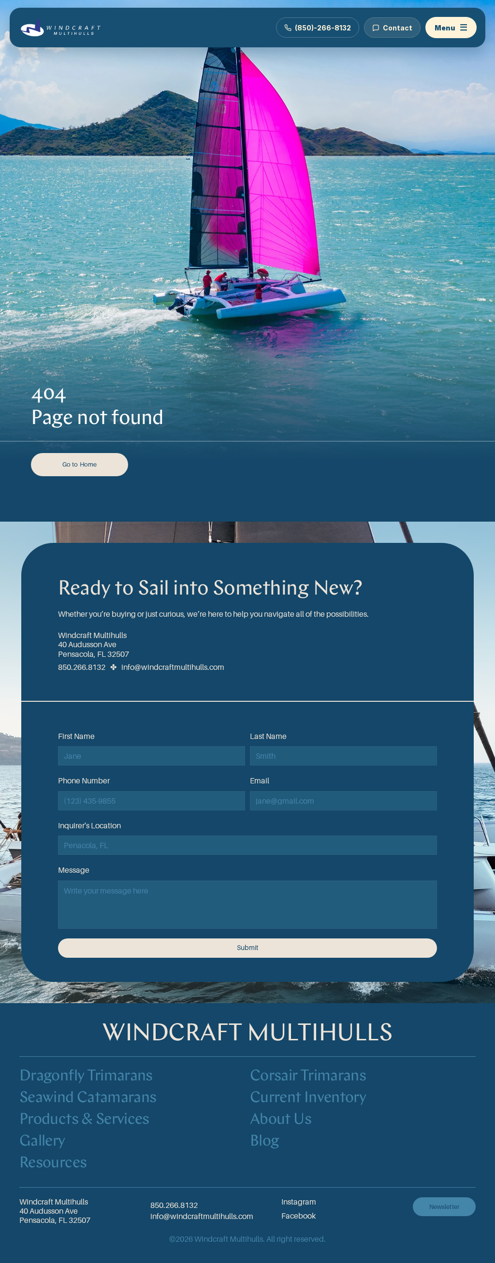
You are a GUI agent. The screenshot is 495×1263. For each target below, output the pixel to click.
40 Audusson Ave (87, 644)
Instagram (298, 1201)
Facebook (298, 1215)
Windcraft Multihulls (92, 635)
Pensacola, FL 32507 (93, 654)
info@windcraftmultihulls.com (172, 667)
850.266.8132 (81, 667)
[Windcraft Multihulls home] (60, 27)
